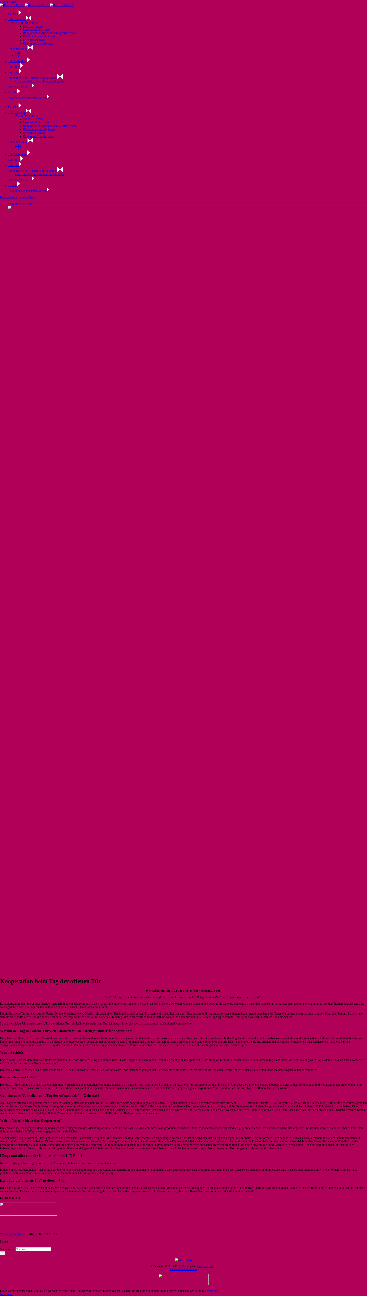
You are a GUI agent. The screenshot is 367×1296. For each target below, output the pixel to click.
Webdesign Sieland (11, 1234)
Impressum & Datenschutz (183, 1269)
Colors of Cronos (205, 1266)
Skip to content (9, 1)
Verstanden (211, 1290)
